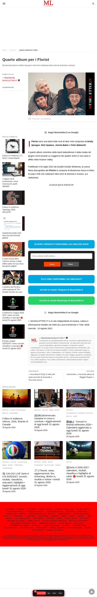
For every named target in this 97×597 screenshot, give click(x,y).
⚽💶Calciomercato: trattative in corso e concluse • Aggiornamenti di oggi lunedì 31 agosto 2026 (47, 421)
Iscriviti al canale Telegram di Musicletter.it (61, 290)
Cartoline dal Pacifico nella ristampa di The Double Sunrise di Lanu (12, 289)
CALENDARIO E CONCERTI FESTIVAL (79, 413)
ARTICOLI (13, 50)
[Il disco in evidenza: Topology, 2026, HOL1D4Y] (13, 198)
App (49, 593)
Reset (70, 264)
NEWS (51, 410)
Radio (54, 593)
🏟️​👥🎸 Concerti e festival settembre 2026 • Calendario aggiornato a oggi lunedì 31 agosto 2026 (79, 427)
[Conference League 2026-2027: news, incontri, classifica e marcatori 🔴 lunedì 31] (13, 303)
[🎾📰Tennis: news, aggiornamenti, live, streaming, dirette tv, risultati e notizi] (48, 450)
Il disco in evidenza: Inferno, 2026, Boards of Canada (15, 421)
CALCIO (45, 410)
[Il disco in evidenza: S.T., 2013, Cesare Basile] (13, 146)
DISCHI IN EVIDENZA (18, 410)
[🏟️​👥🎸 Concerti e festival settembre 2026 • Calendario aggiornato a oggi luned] (80, 398)
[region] (48, 26)
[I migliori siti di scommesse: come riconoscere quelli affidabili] (13, 169)
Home (4, 50)
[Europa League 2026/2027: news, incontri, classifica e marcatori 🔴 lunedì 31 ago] (13, 331)
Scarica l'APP (41, 593)
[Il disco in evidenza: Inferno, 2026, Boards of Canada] (16, 398)
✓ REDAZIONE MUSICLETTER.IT (52, 338)
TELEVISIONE (7, 468)
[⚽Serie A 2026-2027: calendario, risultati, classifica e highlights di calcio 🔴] (80, 450)
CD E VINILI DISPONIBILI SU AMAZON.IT (61, 279)
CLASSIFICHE (22, 462)
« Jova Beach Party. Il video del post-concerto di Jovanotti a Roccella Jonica (42, 377)
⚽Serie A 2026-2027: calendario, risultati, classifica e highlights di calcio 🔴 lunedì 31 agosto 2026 (80, 473)
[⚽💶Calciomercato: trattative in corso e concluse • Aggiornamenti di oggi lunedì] (48, 398)
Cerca (52, 264)
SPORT (57, 410)
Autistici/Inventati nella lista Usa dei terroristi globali (11, 235)
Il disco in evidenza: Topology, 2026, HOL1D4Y (10, 209)
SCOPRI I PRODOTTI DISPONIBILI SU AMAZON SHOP (61, 244)
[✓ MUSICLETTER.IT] (48, 3)
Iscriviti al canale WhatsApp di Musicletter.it (61, 300)
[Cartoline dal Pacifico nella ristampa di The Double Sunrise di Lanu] (13, 277)
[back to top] (92, 592)
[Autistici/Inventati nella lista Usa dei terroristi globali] (13, 223)
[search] (93, 3)
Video (60, 593)
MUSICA (5, 413)
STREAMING (13, 413)
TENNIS (58, 465)
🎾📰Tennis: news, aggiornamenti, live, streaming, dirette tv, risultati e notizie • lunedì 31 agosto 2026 (47, 476)
